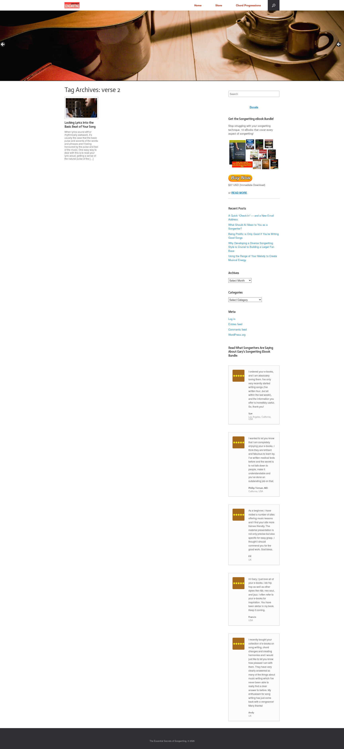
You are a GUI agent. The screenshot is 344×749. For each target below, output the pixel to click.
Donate (254, 107)
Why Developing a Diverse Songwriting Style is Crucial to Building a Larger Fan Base (251, 247)
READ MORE (239, 193)
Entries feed (235, 324)
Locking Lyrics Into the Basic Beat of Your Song (80, 124)
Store (218, 5)
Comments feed (237, 329)
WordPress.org (236, 334)
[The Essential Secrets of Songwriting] (71, 5)
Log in (231, 319)
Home (197, 5)
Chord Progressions (248, 5)
